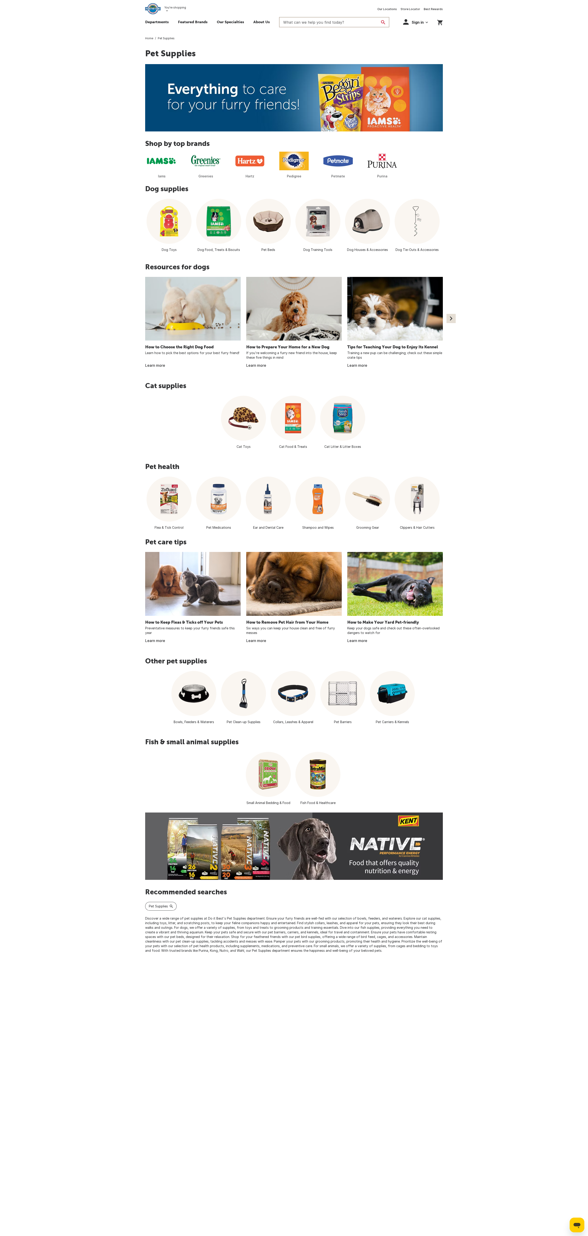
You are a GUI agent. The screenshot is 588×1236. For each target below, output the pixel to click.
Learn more (155, 365)
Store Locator (410, 9)
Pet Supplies (158, 906)
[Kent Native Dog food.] (294, 846)
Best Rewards (433, 9)
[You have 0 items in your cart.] (440, 21)
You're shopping (175, 7)
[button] (193, 22)
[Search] (383, 22)
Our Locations (387, 9)
